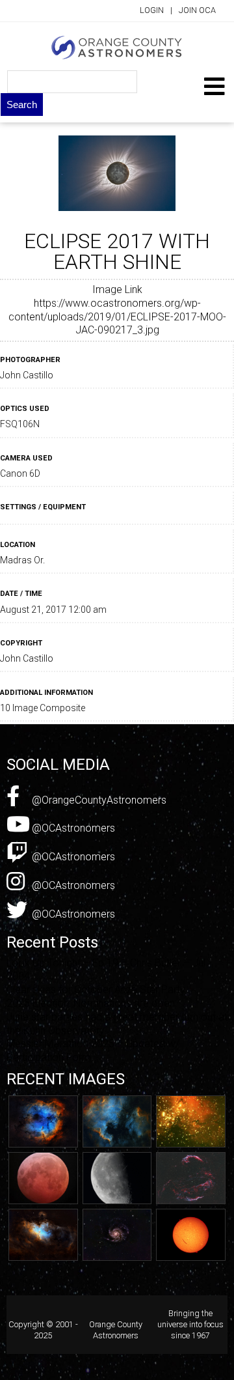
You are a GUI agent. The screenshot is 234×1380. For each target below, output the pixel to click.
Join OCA (197, 10)
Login (152, 10)
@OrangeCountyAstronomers (97, 800)
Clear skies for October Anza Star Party (95, 989)
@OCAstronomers (72, 828)
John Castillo (26, 375)
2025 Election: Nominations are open (90, 1003)
